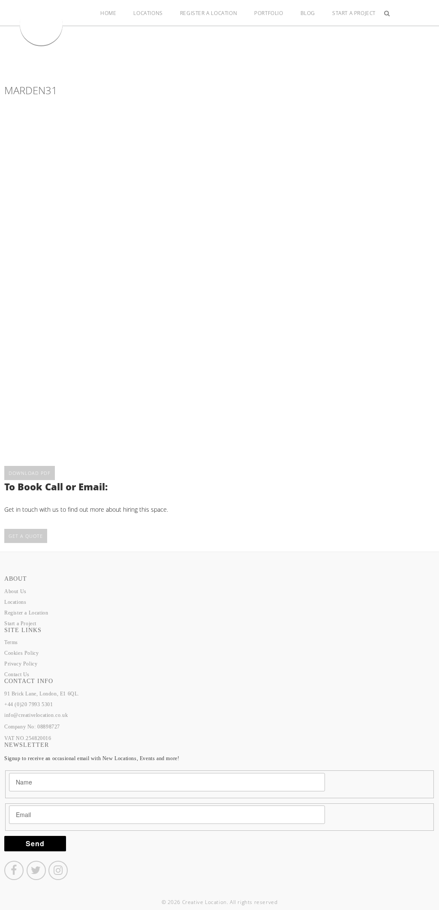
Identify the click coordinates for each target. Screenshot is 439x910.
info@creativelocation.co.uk (36, 715)
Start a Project (354, 13)
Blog (308, 13)
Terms (11, 642)
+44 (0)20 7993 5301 (28, 704)
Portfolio (268, 13)
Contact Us (17, 674)
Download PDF (30, 473)
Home (108, 13)
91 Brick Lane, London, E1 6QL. (41, 694)
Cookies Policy (21, 653)
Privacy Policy (20, 664)
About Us (15, 591)
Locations (147, 13)
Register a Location (208, 13)
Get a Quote (26, 536)
